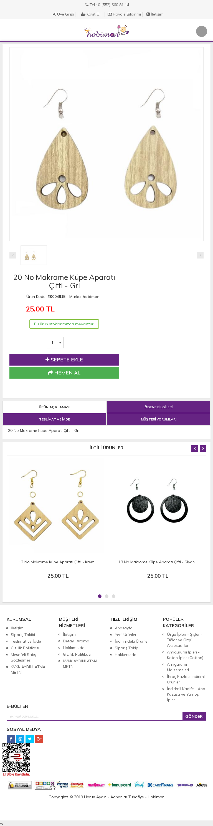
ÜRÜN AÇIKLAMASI (54, 407)
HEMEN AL (66, 372)
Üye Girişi (65, 14)
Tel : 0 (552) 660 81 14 (108, 4)
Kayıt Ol (92, 14)
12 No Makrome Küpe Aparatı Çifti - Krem (57, 561)
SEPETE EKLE (66, 359)
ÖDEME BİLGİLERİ (158, 407)
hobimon (91, 296)
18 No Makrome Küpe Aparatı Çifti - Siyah (156, 561)
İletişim (157, 14)
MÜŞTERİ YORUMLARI (158, 419)
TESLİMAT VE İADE (54, 419)
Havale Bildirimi (126, 14)
